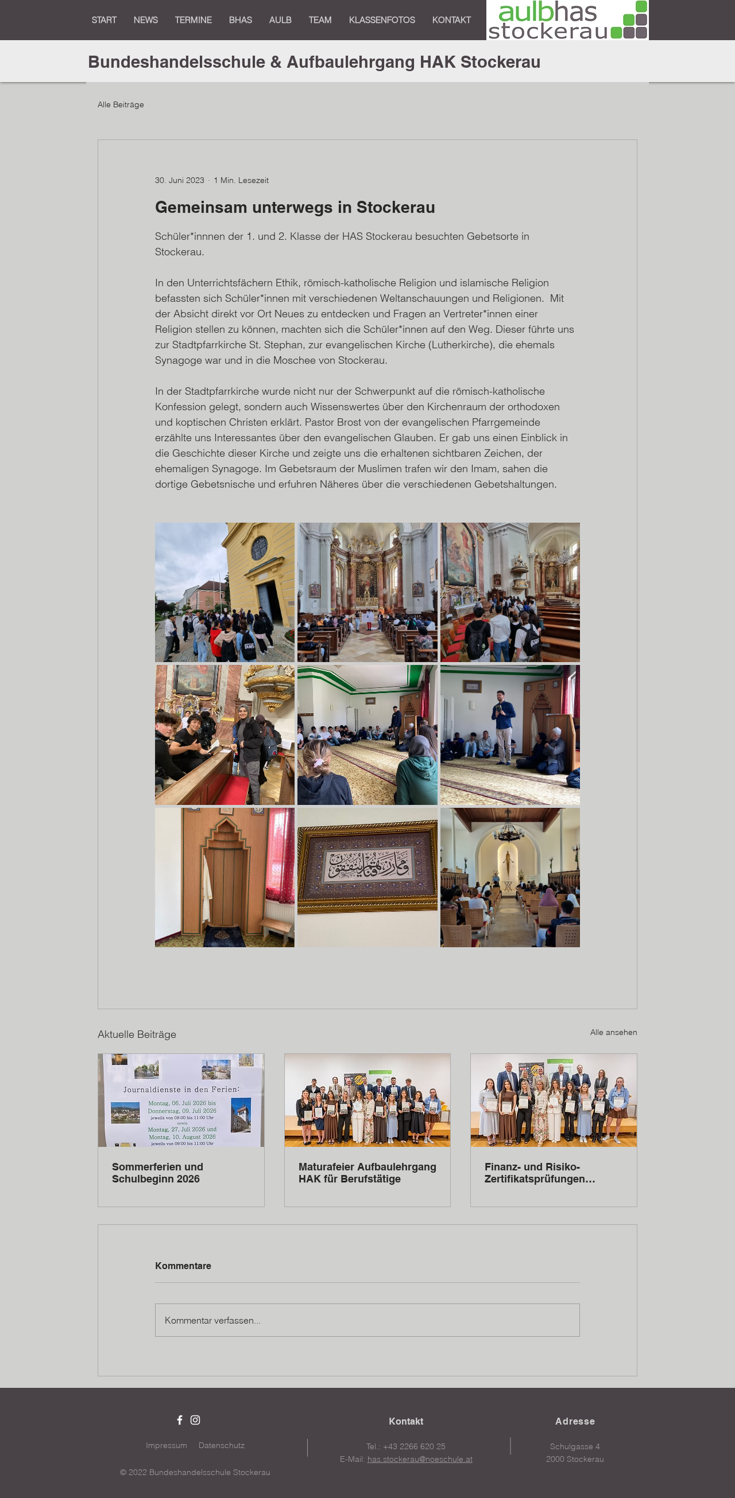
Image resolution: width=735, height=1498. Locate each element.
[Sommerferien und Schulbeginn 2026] (181, 1100)
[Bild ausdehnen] (225, 592)
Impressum (166, 1445)
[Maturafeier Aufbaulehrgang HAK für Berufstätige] (368, 1100)
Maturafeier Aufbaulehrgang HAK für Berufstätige (367, 1173)
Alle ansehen (613, 1032)
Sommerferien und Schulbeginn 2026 (157, 1173)
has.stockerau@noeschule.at (420, 1459)
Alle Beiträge (121, 104)
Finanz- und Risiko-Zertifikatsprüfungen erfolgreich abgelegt (535, 1173)
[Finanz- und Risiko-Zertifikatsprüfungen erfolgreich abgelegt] (554, 1100)
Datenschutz (222, 1445)
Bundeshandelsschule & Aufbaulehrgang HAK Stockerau (314, 62)
